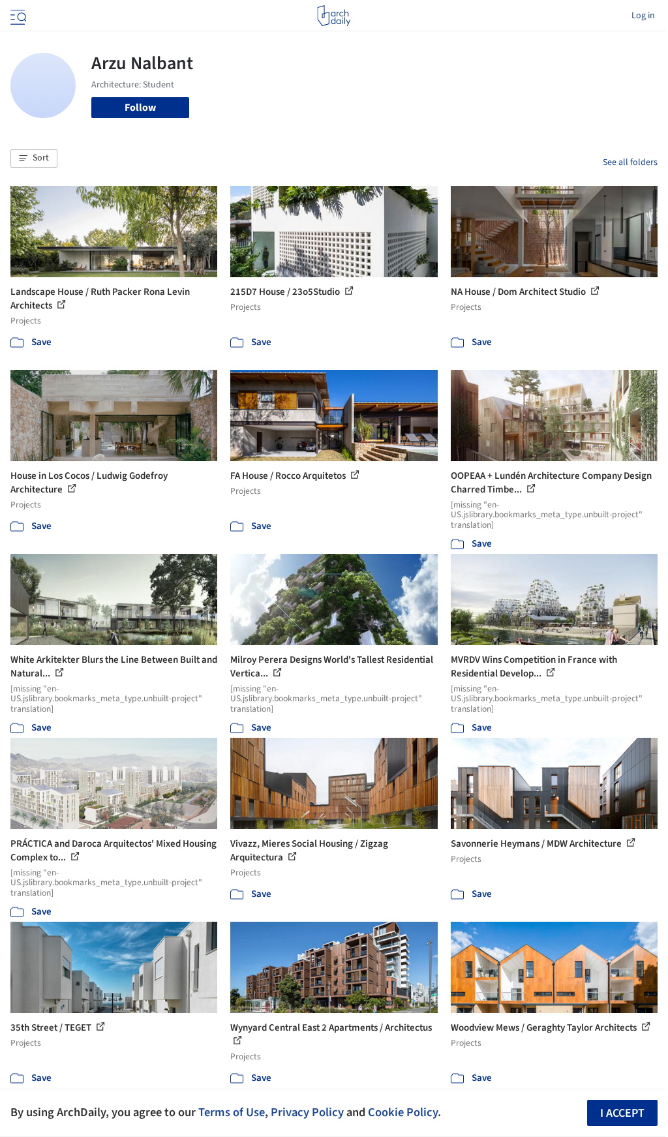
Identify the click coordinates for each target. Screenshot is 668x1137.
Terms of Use (231, 1112)
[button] (33, 158)
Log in (643, 15)
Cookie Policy (403, 1112)
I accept (622, 1113)
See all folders (630, 162)
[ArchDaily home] (333, 15)
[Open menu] (17, 16)
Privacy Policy (307, 1112)
